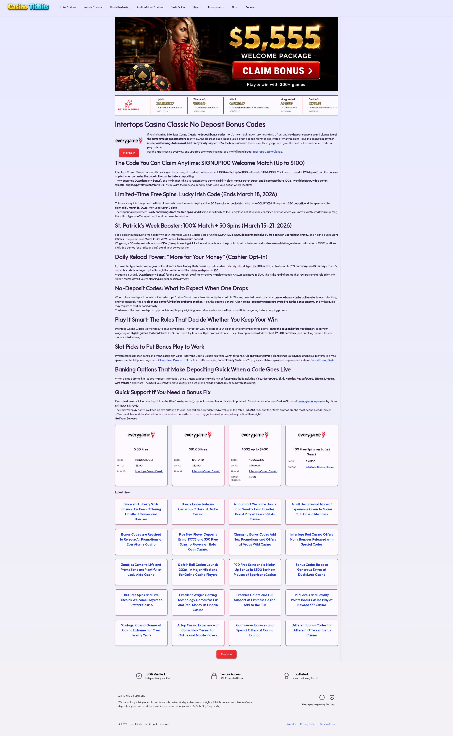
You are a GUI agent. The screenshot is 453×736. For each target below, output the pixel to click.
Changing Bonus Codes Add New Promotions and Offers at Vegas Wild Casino (255, 539)
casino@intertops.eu (310, 401)
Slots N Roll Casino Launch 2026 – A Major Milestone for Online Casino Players (198, 570)
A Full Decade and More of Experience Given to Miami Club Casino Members (312, 509)
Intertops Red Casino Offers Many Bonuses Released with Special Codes (312, 539)
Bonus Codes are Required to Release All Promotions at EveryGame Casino (141, 539)
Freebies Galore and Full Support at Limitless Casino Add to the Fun (255, 600)
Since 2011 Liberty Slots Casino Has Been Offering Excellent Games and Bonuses (141, 511)
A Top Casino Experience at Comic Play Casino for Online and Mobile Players (198, 630)
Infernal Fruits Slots (164, 107)
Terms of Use (327, 724)
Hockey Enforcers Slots (318, 107)
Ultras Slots (283, 107)
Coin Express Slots (200, 107)
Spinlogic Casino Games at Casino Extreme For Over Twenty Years (141, 630)
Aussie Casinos (93, 7)
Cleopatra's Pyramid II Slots (175, 360)
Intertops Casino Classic (267, 151)
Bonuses (250, 7)
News (196, 7)
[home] (29, 13)
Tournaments (216, 7)
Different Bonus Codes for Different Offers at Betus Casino (312, 630)
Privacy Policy (308, 724)
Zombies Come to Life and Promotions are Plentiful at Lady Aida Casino (141, 570)
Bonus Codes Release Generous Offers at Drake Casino (198, 509)
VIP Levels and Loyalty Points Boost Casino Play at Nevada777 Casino (312, 600)
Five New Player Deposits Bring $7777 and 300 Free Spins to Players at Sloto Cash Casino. (198, 541)
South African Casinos (149, 7)
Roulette (291, 724)
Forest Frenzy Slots (322, 360)
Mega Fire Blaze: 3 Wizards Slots (243, 107)
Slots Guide (178, 7)
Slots (235, 7)
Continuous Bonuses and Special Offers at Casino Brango (255, 630)
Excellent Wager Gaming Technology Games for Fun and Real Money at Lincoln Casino (198, 602)
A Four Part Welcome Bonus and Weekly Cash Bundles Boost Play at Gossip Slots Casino (255, 511)
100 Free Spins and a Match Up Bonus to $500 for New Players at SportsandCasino (255, 570)
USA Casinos (68, 7)
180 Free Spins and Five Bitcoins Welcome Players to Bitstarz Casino (141, 600)
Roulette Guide (119, 7)
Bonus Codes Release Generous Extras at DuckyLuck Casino (312, 570)
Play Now (129, 153)
